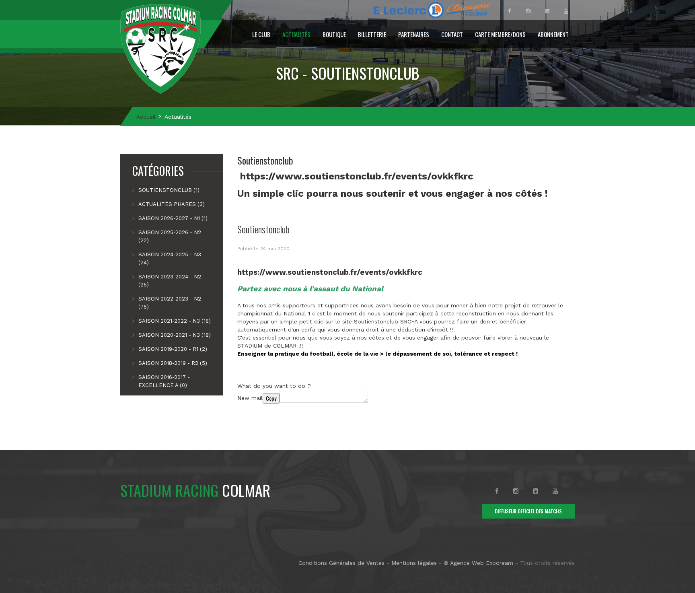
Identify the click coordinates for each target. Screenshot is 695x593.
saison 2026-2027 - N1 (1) (173, 218)
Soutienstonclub (263, 229)
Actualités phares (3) (171, 204)
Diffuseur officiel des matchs (528, 511)
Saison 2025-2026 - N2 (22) (169, 236)
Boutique (334, 34)
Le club (261, 34)
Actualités (296, 34)
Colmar (195, 490)
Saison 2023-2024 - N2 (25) (169, 281)
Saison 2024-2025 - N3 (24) (169, 258)
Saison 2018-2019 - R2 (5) (172, 363)
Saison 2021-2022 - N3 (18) (174, 321)
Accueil (146, 116)
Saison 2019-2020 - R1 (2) (172, 349)
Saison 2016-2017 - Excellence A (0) (164, 381)
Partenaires (413, 34)
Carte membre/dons (500, 34)
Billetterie (372, 34)
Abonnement (553, 34)
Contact (452, 34)
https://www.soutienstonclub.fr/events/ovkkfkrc (356, 176)
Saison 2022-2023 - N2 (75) (169, 303)
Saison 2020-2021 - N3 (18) (174, 335)
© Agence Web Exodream (478, 563)
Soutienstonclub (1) (168, 190)
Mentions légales (414, 563)
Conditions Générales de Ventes (341, 563)
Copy (271, 398)
